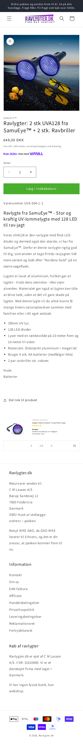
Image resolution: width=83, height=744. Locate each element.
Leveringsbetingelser (25, 616)
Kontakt (15, 575)
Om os (14, 582)
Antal (6, 163)
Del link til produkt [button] (23, 400)
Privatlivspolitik (21, 609)
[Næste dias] (52, 446)
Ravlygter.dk (46, 735)
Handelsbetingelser (24, 602)
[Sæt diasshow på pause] (74, 446)
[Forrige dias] (31, 446)
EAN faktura (18, 589)
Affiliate (15, 595)
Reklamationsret (22, 623)
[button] (9, 18)
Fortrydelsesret (21, 630)
